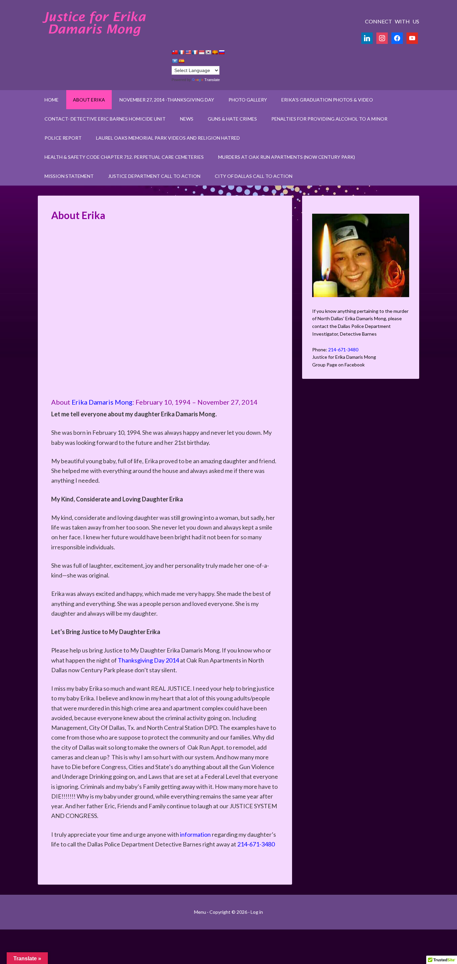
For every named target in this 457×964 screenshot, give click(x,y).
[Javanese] (201, 52)
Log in (257, 912)
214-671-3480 (256, 844)
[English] (188, 52)
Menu (200, 912)
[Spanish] (181, 61)
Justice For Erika (95, 23)
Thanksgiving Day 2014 (148, 660)
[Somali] (175, 61)
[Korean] (208, 52)
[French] (195, 52)
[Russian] (221, 52)
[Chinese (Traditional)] (175, 52)
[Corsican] (181, 52)
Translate (212, 80)
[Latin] (215, 52)
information (195, 834)
